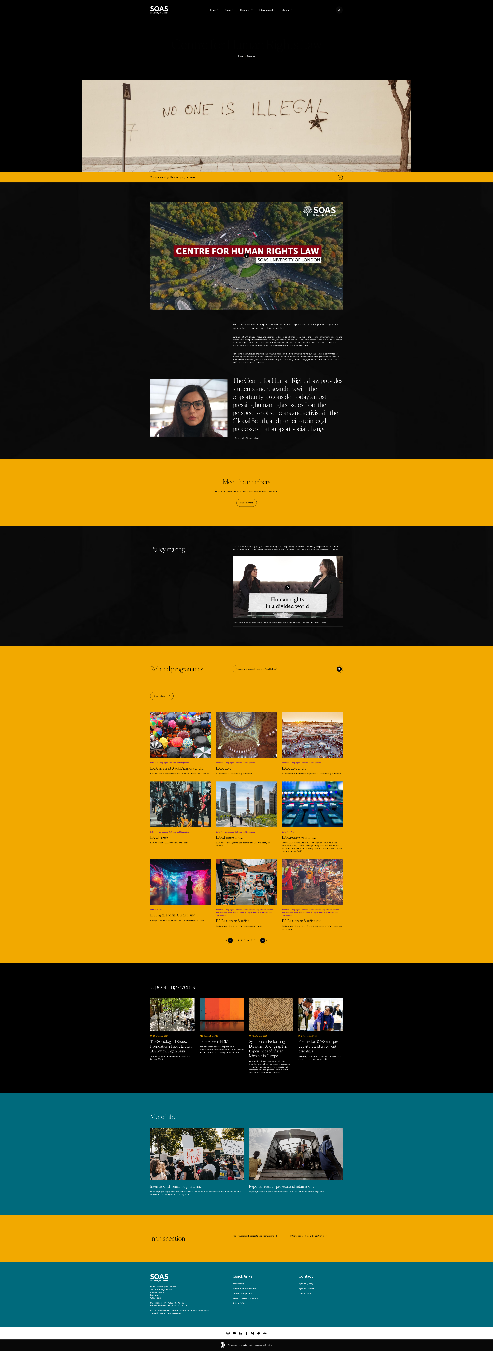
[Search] (339, 669)
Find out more (246, 503)
